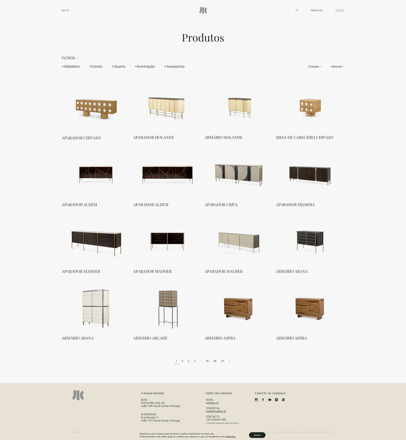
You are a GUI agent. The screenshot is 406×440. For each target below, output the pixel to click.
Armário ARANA (292, 271)
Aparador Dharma (295, 204)
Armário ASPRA (220, 338)
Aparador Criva (221, 204)
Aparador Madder (81, 271)
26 (214, 361)
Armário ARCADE (150, 338)
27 (222, 361)
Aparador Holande (153, 137)
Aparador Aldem (79, 204)
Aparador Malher (224, 271)
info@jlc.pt (212, 402)
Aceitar (257, 435)
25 (207, 361)
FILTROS (68, 58)
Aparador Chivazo (81, 137)
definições (231, 436)
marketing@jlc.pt (216, 411)
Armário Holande (223, 137)
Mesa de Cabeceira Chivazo (304, 137)
